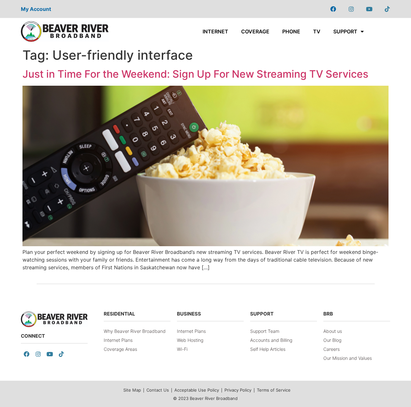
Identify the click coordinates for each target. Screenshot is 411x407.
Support (345, 31)
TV (316, 31)
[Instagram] (351, 9)
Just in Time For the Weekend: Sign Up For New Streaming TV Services (195, 74)
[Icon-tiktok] (387, 9)
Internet (215, 31)
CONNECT (33, 336)
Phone (291, 31)
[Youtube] (369, 9)
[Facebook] (333, 9)
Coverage (255, 31)
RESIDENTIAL (119, 314)
